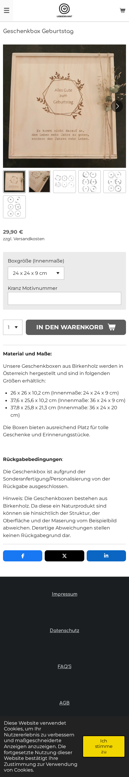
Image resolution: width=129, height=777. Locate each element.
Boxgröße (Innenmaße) (36, 261)
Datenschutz (64, 630)
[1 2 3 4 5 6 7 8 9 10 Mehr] (12, 327)
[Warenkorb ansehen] (122, 10)
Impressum (64, 594)
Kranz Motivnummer (32, 288)
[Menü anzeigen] (6, 10)
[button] (14, 181)
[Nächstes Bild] (117, 106)
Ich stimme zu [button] (103, 746)
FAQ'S (64, 666)
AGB (64, 703)
